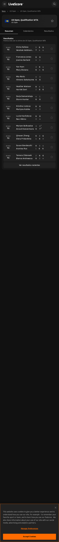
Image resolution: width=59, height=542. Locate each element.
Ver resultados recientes (29, 165)
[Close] (55, 507)
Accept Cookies (29, 536)
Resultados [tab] (49, 31)
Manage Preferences (29, 528)
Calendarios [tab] (28, 31)
